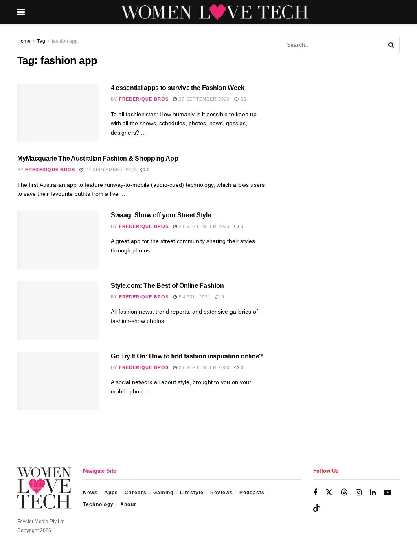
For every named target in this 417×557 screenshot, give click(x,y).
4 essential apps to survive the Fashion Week (177, 87)
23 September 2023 (203, 226)
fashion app (65, 41)
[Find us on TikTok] (316, 508)
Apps (111, 492)
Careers (136, 492)
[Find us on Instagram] (359, 492)
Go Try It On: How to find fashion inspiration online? (187, 356)
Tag (41, 41)
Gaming (163, 492)
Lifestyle (192, 492)
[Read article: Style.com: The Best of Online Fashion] (58, 310)
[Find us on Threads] (344, 492)
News (90, 492)
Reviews (221, 492)
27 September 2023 (203, 99)
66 (242, 99)
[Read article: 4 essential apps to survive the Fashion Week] (58, 113)
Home (24, 41)
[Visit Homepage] (214, 12)
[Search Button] (392, 45)
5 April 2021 (194, 296)
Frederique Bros (144, 99)
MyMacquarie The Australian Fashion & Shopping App (97, 158)
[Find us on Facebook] (315, 492)
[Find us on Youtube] (387, 492)
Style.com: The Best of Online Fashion (167, 285)
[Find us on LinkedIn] (373, 492)
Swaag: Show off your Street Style (161, 215)
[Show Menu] (21, 12)
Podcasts (252, 492)
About (128, 504)
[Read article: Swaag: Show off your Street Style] (58, 240)
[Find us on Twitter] (329, 492)
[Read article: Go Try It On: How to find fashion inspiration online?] (58, 381)
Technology (98, 504)
